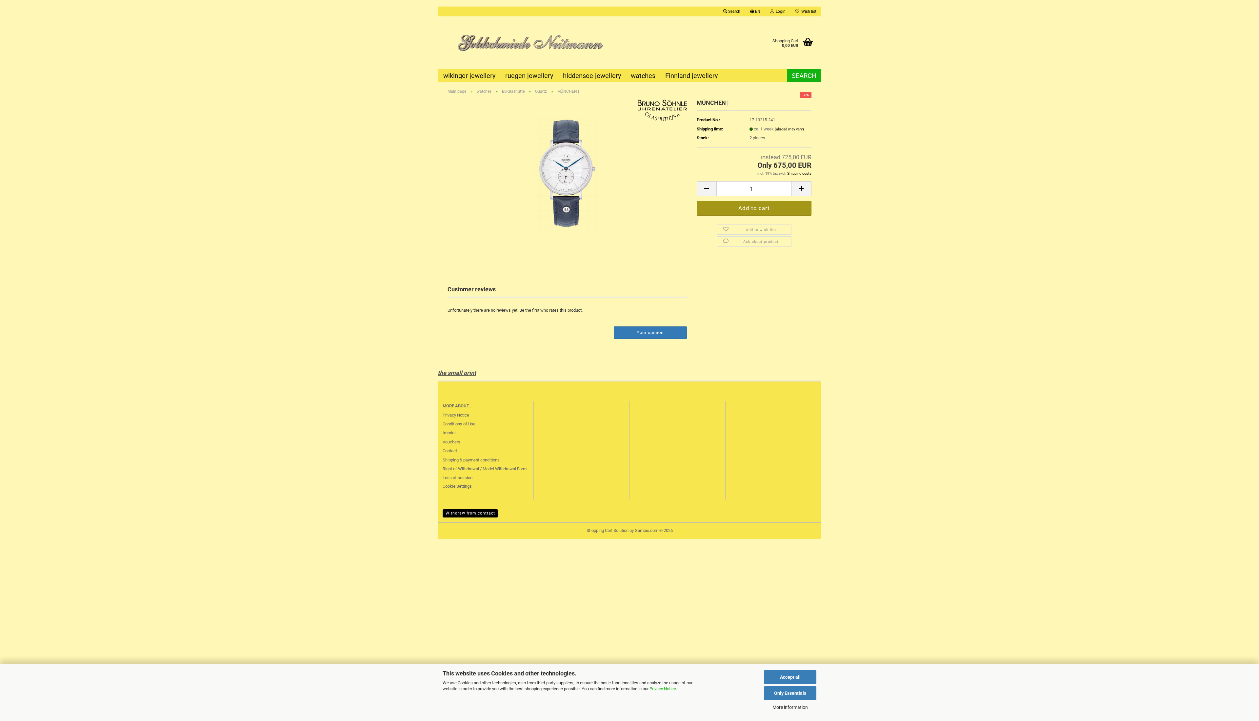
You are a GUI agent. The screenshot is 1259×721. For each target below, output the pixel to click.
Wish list (807, 11)
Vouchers (451, 441)
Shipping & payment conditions (471, 460)
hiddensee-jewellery (592, 76)
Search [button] (733, 11)
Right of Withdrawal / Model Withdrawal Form (485, 468)
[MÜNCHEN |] (567, 172)
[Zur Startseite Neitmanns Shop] (534, 42)
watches (643, 76)
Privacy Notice (662, 688)
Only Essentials (790, 693)
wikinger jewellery (469, 76)
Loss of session (457, 477)
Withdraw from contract (470, 513)
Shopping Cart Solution (608, 530)
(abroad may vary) (789, 129)
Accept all (790, 677)
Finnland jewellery (691, 76)
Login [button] (780, 11)
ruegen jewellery (529, 76)
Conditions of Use (459, 423)
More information (790, 707)
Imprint (449, 432)
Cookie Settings (457, 486)
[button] (755, 11)
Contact (450, 450)
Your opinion (650, 332)
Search (804, 76)
